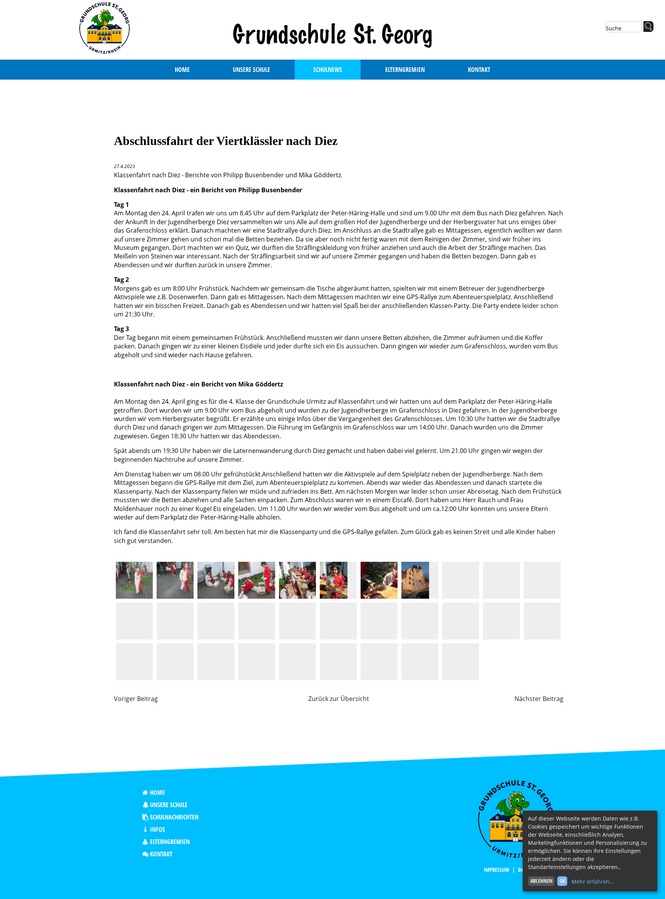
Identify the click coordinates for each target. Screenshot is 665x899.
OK (562, 880)
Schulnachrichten (174, 817)
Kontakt (161, 854)
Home (157, 792)
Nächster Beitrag (539, 698)
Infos (157, 829)
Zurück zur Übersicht (338, 698)
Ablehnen (541, 880)
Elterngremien (170, 841)
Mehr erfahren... (592, 881)
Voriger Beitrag (136, 698)
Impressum (496, 869)
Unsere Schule (168, 805)
